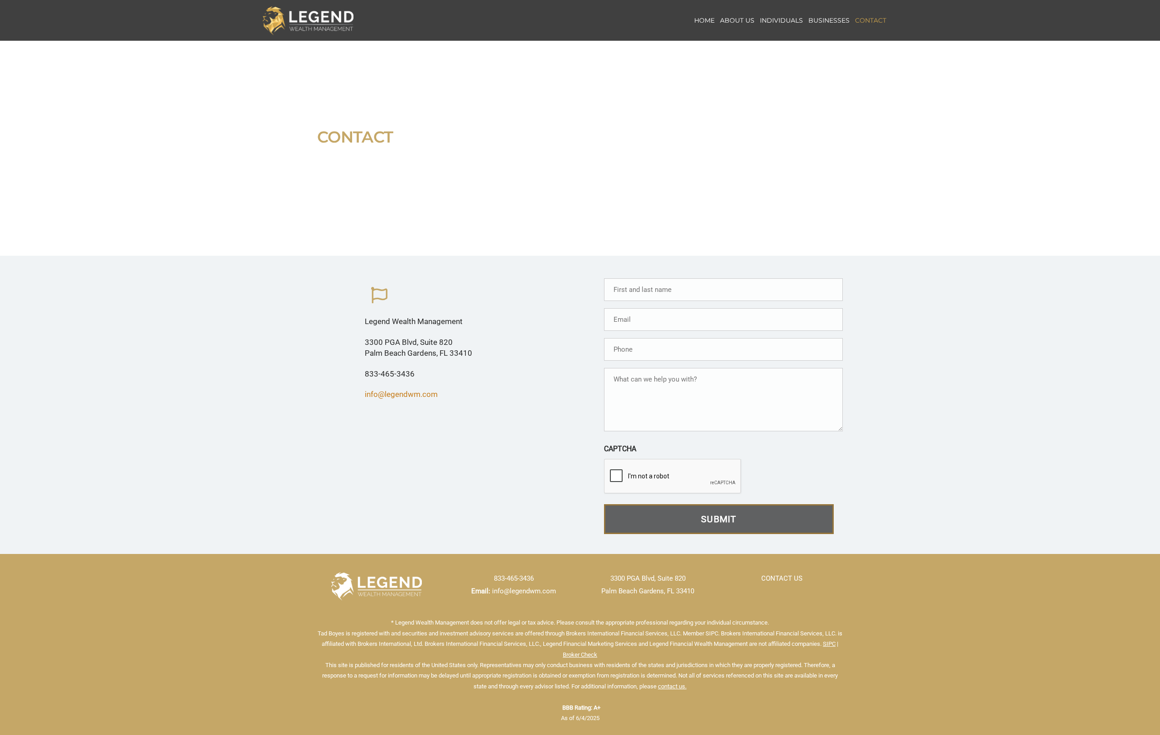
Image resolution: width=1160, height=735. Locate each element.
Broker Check (580, 654)
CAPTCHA (620, 448)
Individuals (781, 20)
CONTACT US (781, 578)
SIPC (829, 643)
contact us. (672, 686)
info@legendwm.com (401, 394)
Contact (870, 20)
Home (704, 20)
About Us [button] (737, 20)
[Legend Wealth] (308, 30)
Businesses (829, 20)
